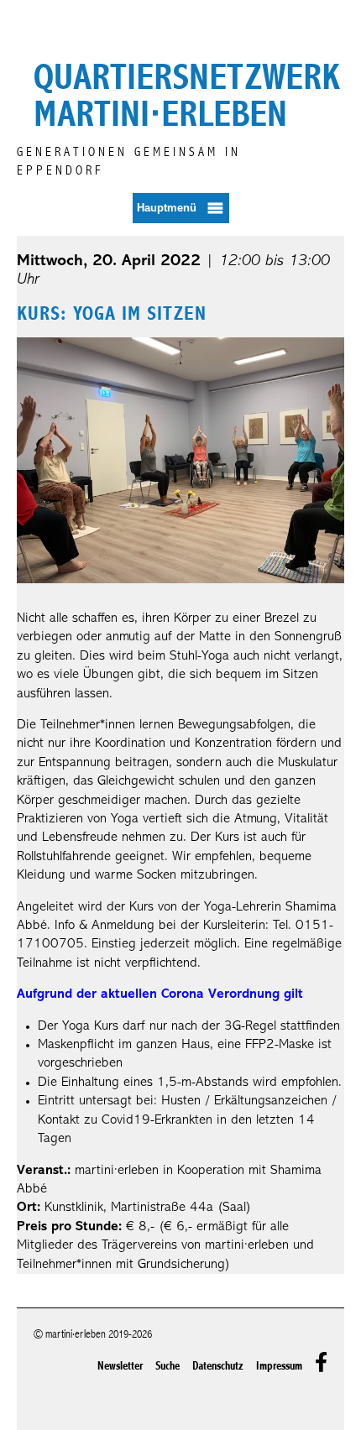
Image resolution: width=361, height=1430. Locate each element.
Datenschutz (217, 1366)
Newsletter (120, 1366)
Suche (167, 1366)
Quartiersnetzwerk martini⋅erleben (187, 95)
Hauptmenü (166, 207)
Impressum (279, 1366)
